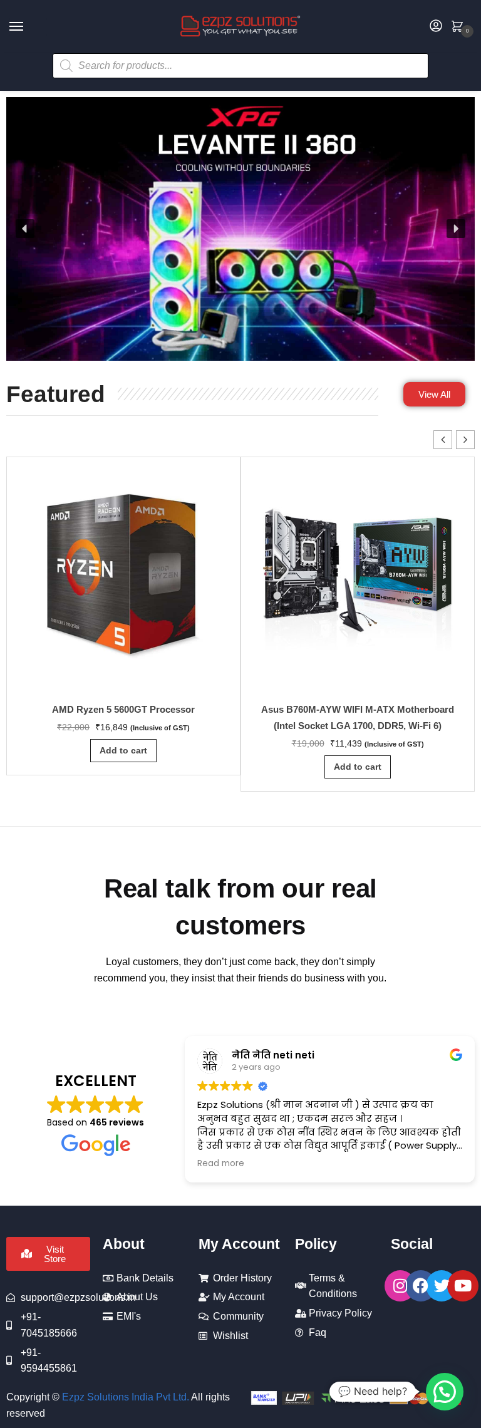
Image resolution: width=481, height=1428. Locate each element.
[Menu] (28, 27)
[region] (240, 229)
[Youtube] (462, 1285)
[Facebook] (421, 1285)
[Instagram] (400, 1285)
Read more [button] (220, 1163)
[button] (25, 228)
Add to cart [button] (123, 750)
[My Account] (435, 26)
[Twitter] (441, 1285)
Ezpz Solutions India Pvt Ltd (124, 1397)
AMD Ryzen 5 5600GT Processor (123, 709)
